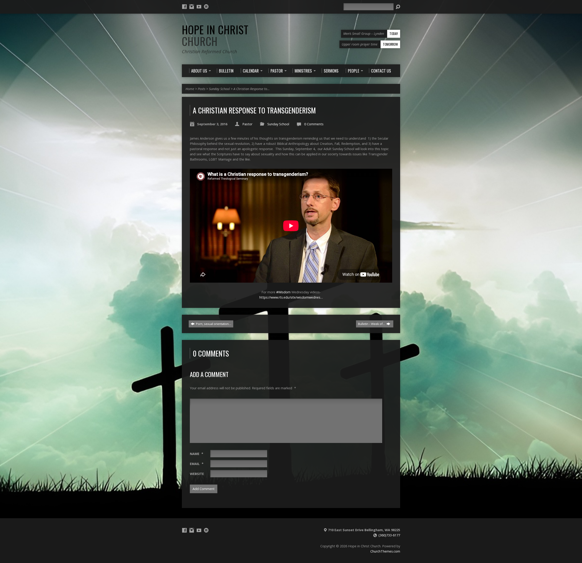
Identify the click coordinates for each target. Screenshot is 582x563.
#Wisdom (283, 292)
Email (196, 464)
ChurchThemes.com (385, 551)
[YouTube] (199, 6)
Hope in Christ (215, 35)
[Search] (398, 7)
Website (197, 474)
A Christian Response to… (251, 89)
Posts (201, 89)
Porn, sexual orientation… (213, 324)
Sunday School (219, 89)
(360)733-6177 (389, 535)
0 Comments (314, 124)
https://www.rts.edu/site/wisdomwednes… (291, 297)
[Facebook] (184, 6)
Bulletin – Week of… (372, 324)
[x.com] (206, 6)
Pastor (247, 124)
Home (190, 89)
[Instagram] (191, 6)
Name (196, 454)
